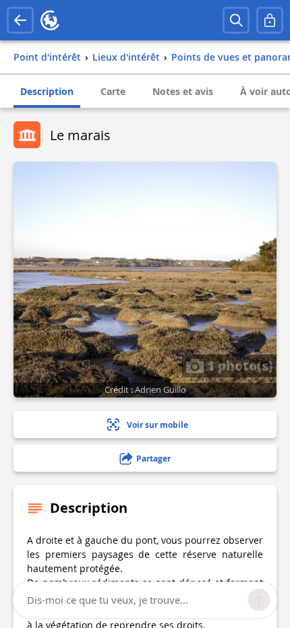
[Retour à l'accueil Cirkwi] (49, 20)
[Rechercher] (236, 20)
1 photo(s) (238, 365)
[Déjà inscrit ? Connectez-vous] (269, 20)
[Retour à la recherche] (20, 20)
